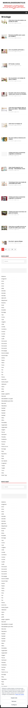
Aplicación (3, 298)
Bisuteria (3, 302)
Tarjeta (3, 465)
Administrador (18, 23)
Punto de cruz (4, 446)
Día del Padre (4, 355)
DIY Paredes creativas (14, 64)
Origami (3, 429)
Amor (2, 281)
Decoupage (4, 350)
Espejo (3, 360)
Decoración (4, 341)
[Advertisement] (14, 30)
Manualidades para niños (7, 401)
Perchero (3, 441)
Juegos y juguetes (5, 393)
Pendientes (4, 439)
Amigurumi (3, 278)
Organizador (4, 425)
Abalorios (3, 276)
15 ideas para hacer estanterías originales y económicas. (17, 153)
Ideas (2, 389)
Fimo (2, 367)
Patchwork (3, 434)
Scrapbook (3, 463)
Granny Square (4, 381)
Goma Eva (3, 379)
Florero (3, 377)
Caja (2, 314)
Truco (2, 470)
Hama (2, 386)
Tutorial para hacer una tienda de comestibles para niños (17, 182)
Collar (2, 324)
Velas (2, 473)
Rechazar (14, 701)
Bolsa (2, 307)
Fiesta (2, 365)
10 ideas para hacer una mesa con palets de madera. (17, 212)
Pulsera (3, 444)
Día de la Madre (5, 353)
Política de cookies (19, 694)
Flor (2, 370)
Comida (3, 326)
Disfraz (3, 358)
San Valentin (4, 461)
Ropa (2, 456)
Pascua (3, 432)
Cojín (2, 319)
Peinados (3, 437)
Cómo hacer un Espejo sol (15, 123)
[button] (26, 12)
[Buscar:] (14, 261)
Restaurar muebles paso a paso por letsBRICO (17, 35)
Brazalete (3, 310)
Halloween (3, 384)
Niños (2, 417)
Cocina (3, 317)
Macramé (3, 396)
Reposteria (3, 453)
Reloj (2, 451)
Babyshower (4, 300)
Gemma (17, 111)
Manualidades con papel (7, 398)
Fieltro (2, 362)
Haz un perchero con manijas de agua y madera (17, 78)
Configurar (14, 704)
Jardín (2, 391)
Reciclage (3, 449)
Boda (2, 305)
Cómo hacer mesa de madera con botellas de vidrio (17, 21)
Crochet (3, 334)
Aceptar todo (14, 697)
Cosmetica (3, 329)
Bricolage (3, 312)
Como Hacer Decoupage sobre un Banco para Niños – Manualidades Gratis (17, 109)
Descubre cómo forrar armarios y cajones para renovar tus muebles (17, 93)
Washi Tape (4, 475)
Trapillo (3, 468)
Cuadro (3, 336)
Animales (3, 290)
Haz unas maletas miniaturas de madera (17, 138)
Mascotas (3, 403)
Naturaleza (4, 405)
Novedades (4, 422)
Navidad (3, 408)
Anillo (2, 288)
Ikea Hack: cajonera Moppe (16, 241)
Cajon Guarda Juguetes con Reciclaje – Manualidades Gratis (17, 168)
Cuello (2, 338)
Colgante (3, 322)
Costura (3, 331)
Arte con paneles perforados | (16, 49)
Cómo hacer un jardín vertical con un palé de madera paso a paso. (17, 227)
